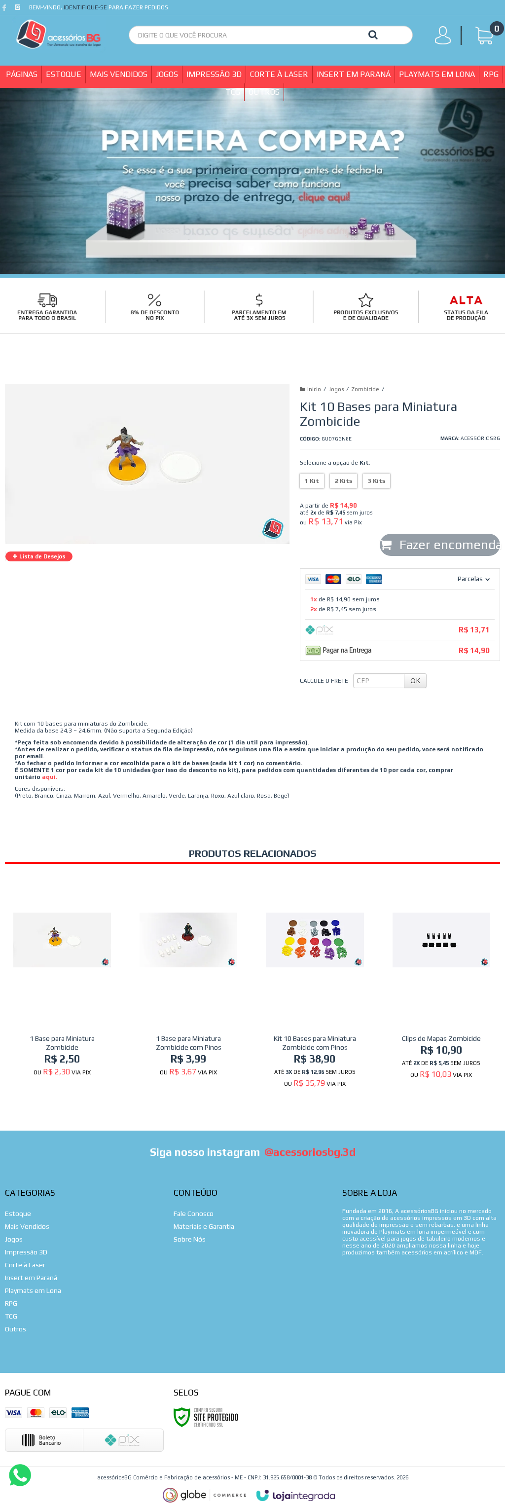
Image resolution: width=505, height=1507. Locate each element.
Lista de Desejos (41, 556)
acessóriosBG (480, 438)
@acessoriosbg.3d (310, 1151)
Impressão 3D (26, 1252)
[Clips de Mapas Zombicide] (441, 982)
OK (415, 680)
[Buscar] (373, 34)
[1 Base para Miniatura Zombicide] (62, 980)
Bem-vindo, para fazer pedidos (98, 7)
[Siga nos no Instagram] (18, 9)
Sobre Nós (190, 1239)
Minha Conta (445, 37)
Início (314, 389)
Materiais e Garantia (204, 1226)
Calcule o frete (324, 680)
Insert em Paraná (31, 1278)
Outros (15, 1329)
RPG (11, 1303)
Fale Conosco (194, 1213)
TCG (11, 1316)
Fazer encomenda (448, 544)
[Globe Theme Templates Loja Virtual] (205, 1495)
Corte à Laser (25, 1265)
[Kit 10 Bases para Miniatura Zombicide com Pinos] (314, 986)
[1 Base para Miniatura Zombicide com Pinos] (188, 980)
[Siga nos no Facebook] (6, 9)
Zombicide (365, 389)
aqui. (49, 776)
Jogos (336, 389)
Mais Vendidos (27, 1226)
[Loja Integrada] (295, 1496)
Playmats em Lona (33, 1290)
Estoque (18, 1213)
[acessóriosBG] (59, 34)
